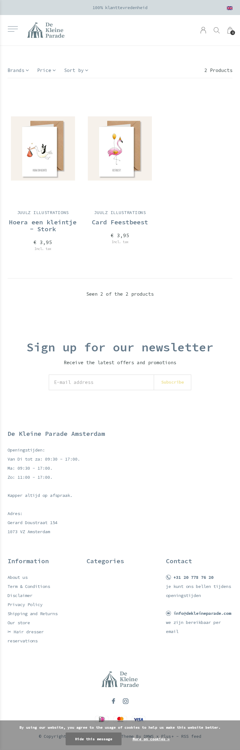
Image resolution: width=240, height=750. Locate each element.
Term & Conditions (29, 586)
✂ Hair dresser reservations (26, 636)
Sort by (74, 70)
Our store (19, 622)
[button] (12, 29)
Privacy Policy (25, 604)
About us (18, 577)
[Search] (217, 30)
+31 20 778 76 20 (193, 577)
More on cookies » (151, 739)
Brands (16, 70)
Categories (105, 561)
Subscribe (172, 382)
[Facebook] (113, 701)
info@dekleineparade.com (202, 613)
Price (44, 70)
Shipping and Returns (33, 613)
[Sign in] (203, 30)
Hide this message (93, 739)
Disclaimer (20, 595)
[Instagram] (125, 701)
